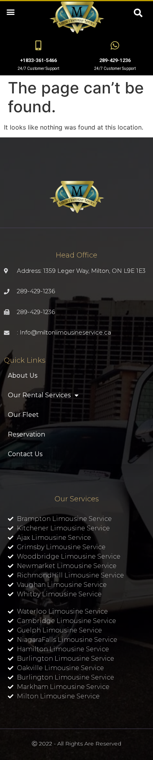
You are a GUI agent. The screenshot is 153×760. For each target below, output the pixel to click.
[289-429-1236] (115, 45)
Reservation (26, 434)
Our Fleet (23, 414)
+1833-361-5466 (38, 60)
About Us (22, 375)
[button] (10, 11)
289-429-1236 (115, 60)
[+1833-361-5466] (38, 45)
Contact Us (25, 454)
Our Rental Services (39, 395)
